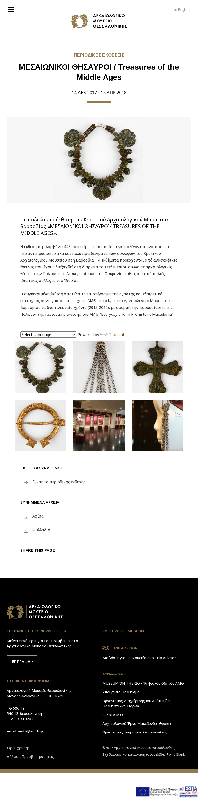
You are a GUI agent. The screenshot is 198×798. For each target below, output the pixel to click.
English (184, 9)
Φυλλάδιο (41, 530)
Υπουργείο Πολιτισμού (122, 691)
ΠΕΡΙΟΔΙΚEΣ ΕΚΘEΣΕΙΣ (99, 55)
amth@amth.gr (31, 731)
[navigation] (12, 9)
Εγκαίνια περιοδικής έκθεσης (58, 481)
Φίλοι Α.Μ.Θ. (113, 714)
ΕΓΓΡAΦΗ (21, 661)
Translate (118, 334)
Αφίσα (38, 516)
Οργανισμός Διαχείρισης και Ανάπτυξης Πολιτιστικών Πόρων (136, 703)
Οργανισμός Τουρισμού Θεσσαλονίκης (134, 732)
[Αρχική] (99, 21)
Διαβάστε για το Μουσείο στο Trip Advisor (139, 657)
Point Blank (176, 754)
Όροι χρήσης (18, 747)
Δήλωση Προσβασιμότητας (30, 756)
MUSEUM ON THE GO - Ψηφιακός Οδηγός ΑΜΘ (143, 683)
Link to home (35, 612)
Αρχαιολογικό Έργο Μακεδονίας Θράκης (137, 723)
